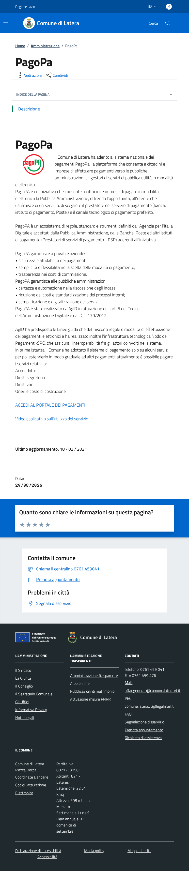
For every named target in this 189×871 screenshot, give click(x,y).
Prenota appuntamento (144, 730)
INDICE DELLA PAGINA (32, 94)
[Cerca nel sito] (168, 23)
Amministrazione (45, 46)
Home (20, 46)
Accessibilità (47, 857)
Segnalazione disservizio (144, 722)
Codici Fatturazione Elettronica (30, 789)
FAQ (128, 714)
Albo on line (80, 683)
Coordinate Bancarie (31, 777)
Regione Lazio (25, 6)
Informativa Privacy (31, 710)
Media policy (94, 851)
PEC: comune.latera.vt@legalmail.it (149, 702)
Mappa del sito (139, 851)
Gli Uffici (22, 702)
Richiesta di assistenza (143, 738)
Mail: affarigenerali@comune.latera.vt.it (152, 686)
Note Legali (24, 717)
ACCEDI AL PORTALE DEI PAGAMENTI (50, 405)
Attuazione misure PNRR (90, 699)
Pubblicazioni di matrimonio (92, 691)
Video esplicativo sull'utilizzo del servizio (51, 418)
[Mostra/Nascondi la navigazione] (6, 23)
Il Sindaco (23, 670)
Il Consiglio (24, 686)
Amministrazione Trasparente (94, 675)
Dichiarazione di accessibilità (38, 851)
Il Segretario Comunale (33, 694)
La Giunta (23, 678)
